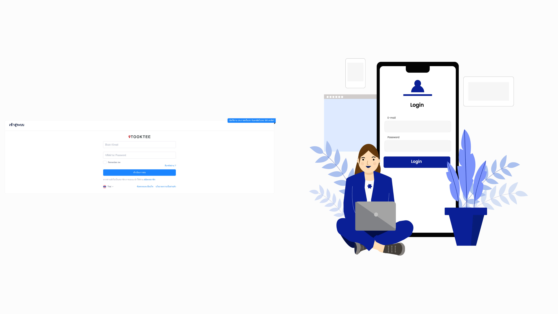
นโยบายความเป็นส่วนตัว (166, 186)
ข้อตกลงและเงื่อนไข (145, 186)
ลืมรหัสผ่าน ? (170, 166)
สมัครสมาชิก (149, 179)
